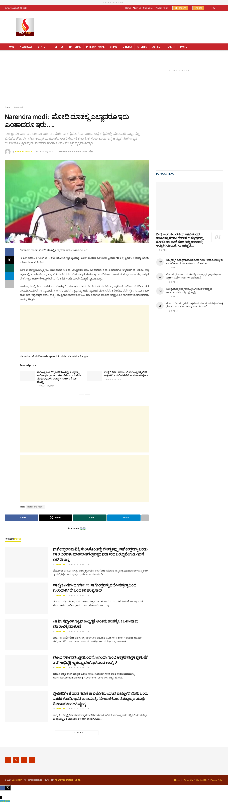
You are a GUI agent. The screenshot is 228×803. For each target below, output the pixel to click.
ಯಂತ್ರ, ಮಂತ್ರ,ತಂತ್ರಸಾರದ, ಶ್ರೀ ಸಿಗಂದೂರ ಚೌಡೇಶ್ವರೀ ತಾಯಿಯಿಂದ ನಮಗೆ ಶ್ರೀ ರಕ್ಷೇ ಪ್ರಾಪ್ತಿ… (189, 290)
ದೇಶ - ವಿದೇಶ (87, 151)
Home (128, 8)
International (95, 46)
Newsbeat (26, 46)
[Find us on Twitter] (214, 8)
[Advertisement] (114, 78)
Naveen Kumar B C (24, 151)
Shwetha (60, 564)
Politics (58, 46)
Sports (198, 8)
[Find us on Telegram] (222, 8)
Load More (77, 733)
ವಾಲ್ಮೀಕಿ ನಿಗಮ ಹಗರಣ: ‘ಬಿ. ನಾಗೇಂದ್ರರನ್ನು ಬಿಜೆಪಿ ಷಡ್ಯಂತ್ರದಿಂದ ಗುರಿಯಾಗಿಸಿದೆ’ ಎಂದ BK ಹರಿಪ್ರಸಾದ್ (126, 374)
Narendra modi (35, 507)
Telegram (5, 801)
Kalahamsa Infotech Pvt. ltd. (68, 780)
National (75, 46)
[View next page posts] (87, 396)
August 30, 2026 (46, 386)
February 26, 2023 (48, 151)
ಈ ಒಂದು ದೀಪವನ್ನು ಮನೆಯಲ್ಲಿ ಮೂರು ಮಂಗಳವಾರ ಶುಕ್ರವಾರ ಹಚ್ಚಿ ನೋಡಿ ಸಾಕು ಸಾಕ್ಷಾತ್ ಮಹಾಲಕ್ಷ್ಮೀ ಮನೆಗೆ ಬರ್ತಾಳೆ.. (194, 305)
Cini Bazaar (180, 8)
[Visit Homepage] (25, 27)
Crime (113, 46)
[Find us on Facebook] (209, 8)
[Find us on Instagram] (218, 8)
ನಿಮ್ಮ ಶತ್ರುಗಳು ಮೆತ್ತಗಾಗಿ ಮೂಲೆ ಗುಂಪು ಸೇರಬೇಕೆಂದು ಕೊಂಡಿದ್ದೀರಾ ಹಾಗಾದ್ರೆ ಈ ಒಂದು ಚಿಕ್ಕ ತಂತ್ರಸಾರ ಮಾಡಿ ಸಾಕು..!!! (194, 261)
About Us (137, 8)
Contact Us (148, 8)
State (41, 46)
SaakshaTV (17, 780)
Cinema (127, 46)
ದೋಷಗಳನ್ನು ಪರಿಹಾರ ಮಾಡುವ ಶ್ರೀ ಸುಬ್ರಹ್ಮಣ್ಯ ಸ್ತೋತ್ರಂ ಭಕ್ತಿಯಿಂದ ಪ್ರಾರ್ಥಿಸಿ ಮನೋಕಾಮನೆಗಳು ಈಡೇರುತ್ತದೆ (194, 276)
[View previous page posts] (81, 396)
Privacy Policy (162, 8)
